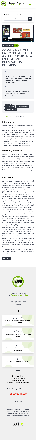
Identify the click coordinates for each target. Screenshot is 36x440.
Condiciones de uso (18, 376)
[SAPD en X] (18, 311)
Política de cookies (18, 380)
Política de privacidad (18, 378)
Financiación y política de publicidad (18, 382)
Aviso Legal (18, 374)
